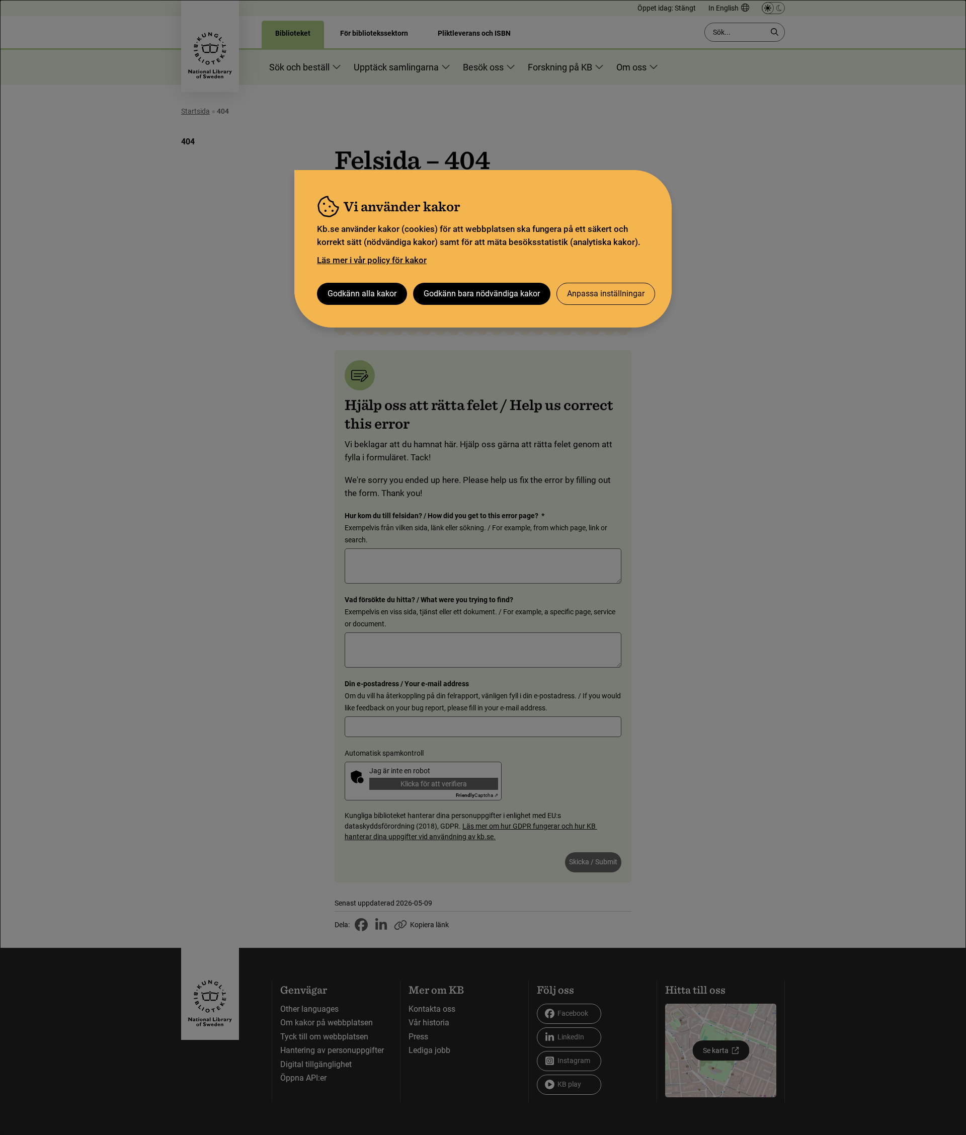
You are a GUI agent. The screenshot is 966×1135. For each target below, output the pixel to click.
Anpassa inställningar (606, 293)
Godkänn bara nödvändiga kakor (482, 293)
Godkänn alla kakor (362, 293)
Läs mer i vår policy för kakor (372, 260)
